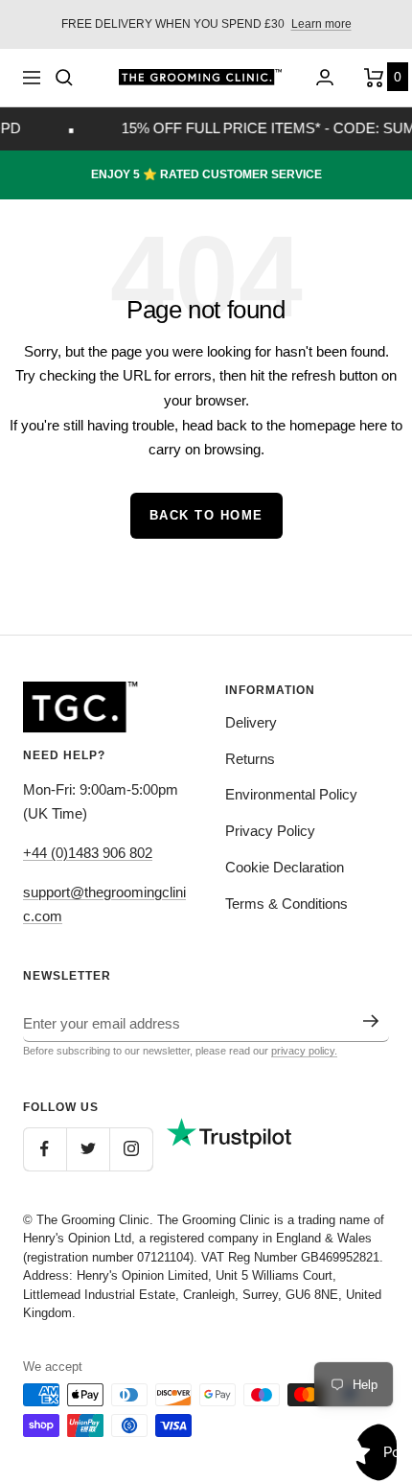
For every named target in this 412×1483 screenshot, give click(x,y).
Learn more (321, 24)
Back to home (206, 515)
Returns (250, 759)
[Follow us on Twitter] (87, 1148)
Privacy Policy (270, 831)
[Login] (324, 77)
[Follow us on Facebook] (44, 1148)
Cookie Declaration (284, 867)
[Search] (64, 77)
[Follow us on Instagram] (130, 1148)
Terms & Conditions (286, 903)
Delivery (251, 722)
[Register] (371, 1021)
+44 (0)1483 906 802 (87, 853)
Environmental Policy (291, 794)
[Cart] (376, 77)
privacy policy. (304, 1050)
